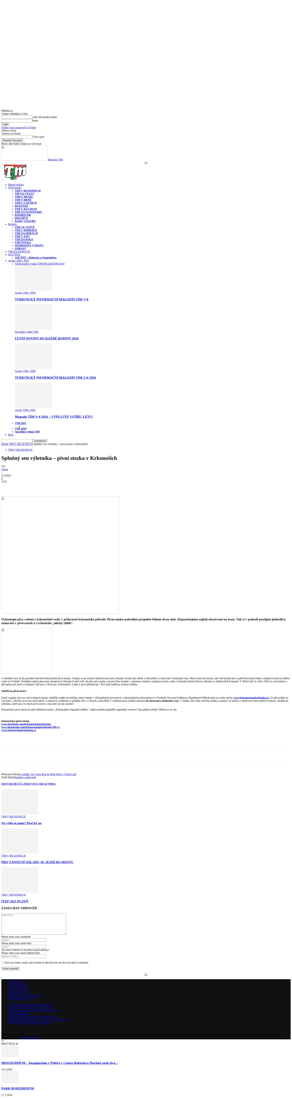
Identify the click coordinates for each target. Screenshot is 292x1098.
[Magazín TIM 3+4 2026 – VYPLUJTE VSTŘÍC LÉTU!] (33, 407)
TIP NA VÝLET (24, 193)
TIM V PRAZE (24, 196)
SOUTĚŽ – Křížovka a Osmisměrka (35, 257)
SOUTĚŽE (14, 254)
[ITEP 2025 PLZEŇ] (19, 891)
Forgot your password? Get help (18, 127)
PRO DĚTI (21, 218)
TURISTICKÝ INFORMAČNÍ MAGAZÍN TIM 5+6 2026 (55, 377)
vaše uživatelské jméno (45, 117)
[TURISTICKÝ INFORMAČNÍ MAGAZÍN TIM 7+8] (33, 289)
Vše (17, 263)
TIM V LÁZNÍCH (25, 202)
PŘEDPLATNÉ (17, 983)
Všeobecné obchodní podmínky (25, 995)
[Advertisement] (40, 739)
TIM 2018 (47, 263)
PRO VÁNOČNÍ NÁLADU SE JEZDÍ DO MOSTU (37, 862)
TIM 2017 (20, 423)
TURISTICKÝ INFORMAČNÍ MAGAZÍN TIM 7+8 (51, 299)
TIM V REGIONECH (28, 190)
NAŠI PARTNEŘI (18, 1013)
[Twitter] (19, 486)
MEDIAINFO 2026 (19, 992)
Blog (10, 434)
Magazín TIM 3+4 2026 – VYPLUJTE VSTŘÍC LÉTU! (54, 416)
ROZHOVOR (23, 215)
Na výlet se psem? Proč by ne (21, 823)
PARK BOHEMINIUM (17, 1088)
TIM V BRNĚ (23, 199)
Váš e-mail (38, 136)
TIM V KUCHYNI (26, 209)
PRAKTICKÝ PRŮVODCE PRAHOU (30, 1022)
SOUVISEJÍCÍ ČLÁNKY (16, 783)
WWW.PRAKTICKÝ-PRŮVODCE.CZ (30, 1004)
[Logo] (1, 178)
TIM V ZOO (22, 236)
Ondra (4, 469)
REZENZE (21, 205)
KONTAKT (14, 980)
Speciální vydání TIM (30, 263)
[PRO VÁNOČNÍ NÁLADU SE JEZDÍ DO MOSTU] (19, 852)
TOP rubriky (15, 187)
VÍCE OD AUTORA (43, 783)
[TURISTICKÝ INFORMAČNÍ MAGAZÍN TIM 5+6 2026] (33, 368)
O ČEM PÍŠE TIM (18, 986)
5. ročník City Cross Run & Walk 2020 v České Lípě (48, 774)
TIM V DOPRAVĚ (26, 230)
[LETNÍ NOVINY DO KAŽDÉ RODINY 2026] (33, 328)
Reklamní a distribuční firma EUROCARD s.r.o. (34, 1010)
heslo (35, 120)
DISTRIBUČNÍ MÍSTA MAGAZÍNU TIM (32, 1016)
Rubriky (12, 224)
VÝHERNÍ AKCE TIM (21, 998)
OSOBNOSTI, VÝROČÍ (29, 245)
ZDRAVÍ (20, 248)
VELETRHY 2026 (18, 989)
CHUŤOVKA (23, 242)
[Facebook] (7, 486)
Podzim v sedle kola (25, 777)
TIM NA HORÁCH (26, 233)
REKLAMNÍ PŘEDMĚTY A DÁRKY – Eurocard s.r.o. (38, 1019)
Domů (4, 444)
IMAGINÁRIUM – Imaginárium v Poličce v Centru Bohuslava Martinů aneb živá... (59, 1063)
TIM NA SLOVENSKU (28, 212)
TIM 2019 (58, 263)
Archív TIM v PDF (18, 260)
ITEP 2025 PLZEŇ (14, 901)
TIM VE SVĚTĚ (25, 227)
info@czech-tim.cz (29, 1037)
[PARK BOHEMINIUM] (9, 1082)
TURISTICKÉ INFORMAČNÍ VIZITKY (31, 1007)
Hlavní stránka (16, 184)
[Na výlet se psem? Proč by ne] (19, 813)
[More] (31, 486)
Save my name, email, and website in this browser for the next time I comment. (47, 962)
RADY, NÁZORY (25, 221)
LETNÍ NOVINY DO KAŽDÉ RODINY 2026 (47, 338)
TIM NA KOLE (24, 239)
